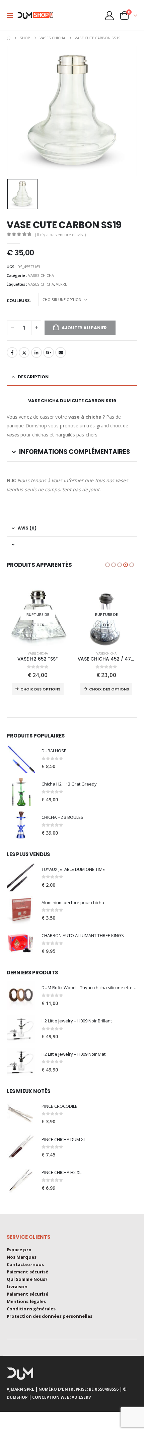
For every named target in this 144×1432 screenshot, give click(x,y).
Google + (48, 352)
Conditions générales (31, 1309)
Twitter (24, 352)
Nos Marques (22, 1257)
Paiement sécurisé (27, 1272)
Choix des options (40, 689)
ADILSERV (81, 1397)
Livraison (17, 1286)
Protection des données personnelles (49, 1316)
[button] (12, 15)
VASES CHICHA (41, 275)
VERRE (61, 284)
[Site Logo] (37, 15)
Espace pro (19, 1250)
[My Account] (109, 15)
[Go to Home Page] (8, 38)
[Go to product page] (21, 759)
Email (60, 352)
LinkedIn (36, 352)
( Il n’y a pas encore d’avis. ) (60, 235)
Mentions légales (26, 1301)
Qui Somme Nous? (27, 1279)
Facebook (12, 352)
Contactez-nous (25, 1264)
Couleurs (18, 300)
